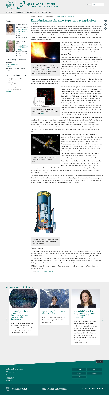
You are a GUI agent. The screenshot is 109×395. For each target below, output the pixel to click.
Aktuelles (31, 12)
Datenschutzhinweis (61, 389)
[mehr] (47, 69)
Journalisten (10, 378)
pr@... (19, 33)
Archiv (79, 376)
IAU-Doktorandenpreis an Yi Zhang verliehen (53, 312)
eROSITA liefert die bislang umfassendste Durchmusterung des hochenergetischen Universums (22, 315)
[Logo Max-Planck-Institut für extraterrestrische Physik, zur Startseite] (38, 5)
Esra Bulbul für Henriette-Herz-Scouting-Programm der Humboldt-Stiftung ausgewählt (84, 314)
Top (100, 362)
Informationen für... (14, 369)
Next (102, 319)
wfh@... (9, 66)
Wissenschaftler (11, 372)
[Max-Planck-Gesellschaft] (9, 389)
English (89, 4)
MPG (94, 369)
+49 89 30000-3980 (23, 29)
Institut (9, 12)
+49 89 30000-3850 (23, 45)
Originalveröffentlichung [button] (16, 75)
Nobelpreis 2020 (44, 12)
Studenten (9, 375)
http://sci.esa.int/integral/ (45, 271)
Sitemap (94, 373)
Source (9, 91)
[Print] (105, 28)
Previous (7, 319)
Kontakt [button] (9, 21)
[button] (58, 62)
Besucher (9, 380)
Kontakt (79, 373)
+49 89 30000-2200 (12, 64)
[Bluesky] (105, 24)
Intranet (79, 369)
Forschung (20, 12)
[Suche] (102, 4)
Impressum (50, 389)
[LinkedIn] (105, 20)
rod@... (20, 49)
